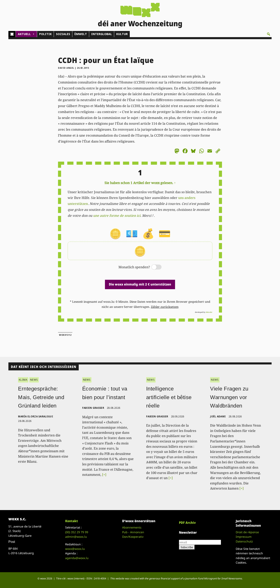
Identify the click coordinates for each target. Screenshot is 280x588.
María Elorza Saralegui (35, 416)
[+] (104, 474)
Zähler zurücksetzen (165, 307)
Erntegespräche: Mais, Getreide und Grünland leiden (41, 397)
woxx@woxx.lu (75, 549)
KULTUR (122, 34)
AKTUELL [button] (24, 34)
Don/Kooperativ (132, 537)
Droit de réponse (247, 532)
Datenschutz (244, 541)
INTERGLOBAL (101, 34)
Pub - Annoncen (133, 532)
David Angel (66, 67)
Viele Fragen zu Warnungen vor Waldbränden (229, 397)
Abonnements (131, 527)
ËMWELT (80, 34)
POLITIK (45, 34)
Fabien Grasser (93, 408)
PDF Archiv (187, 522)
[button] (268, 34)
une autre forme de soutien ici (116, 215)
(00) (76, 532)
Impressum (244, 537)
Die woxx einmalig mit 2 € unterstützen (140, 284)
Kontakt (71, 521)
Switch (153, 267)
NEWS (34, 379)
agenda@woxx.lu (77, 558)
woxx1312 (65, 334)
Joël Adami (218, 416)
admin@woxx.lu (76, 537)
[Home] (12, 34)
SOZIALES (63, 34)
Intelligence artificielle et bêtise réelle (169, 397)
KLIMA (23, 379)
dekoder (209, 312)
